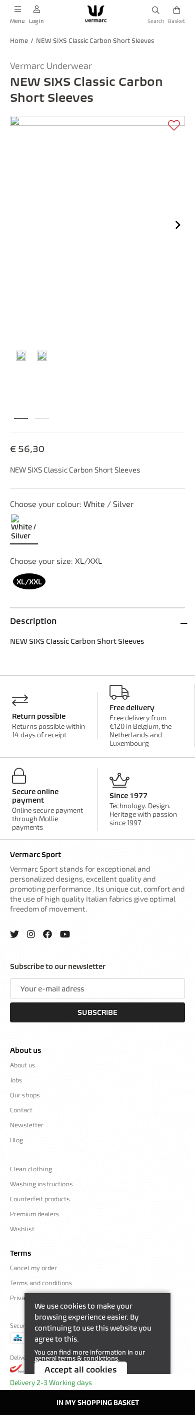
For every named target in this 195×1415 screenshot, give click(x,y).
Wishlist (22, 1229)
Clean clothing (31, 1169)
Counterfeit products (40, 1199)
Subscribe (98, 1012)
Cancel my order (33, 1268)
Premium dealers (35, 1214)
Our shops (25, 1095)
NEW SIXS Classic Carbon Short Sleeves (95, 40)
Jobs (16, 1080)
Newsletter (27, 1125)
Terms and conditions (41, 1283)
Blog (16, 1140)
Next (178, 224)
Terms (20, 1253)
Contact (21, 1110)
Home (19, 40)
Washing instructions (41, 1184)
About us (25, 1050)
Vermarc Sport (35, 854)
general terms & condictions (76, 1358)
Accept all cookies (80, 1370)
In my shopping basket (97, 1402)
